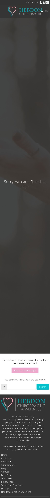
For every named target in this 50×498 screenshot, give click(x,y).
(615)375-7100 (31, 2)
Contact (5, 471)
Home (4, 454)
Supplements (8, 464)
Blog (3, 468)
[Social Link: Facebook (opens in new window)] (41, 2)
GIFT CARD (6, 478)
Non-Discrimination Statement (16, 491)
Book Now (6, 475)
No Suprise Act (8, 488)
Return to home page (25, 370)
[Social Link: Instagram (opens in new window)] (44, 2)
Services (5, 461)
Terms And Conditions (12, 485)
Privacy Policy (7, 481)
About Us (6, 458)
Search (42, 386)
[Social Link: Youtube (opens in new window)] (47, 2)
